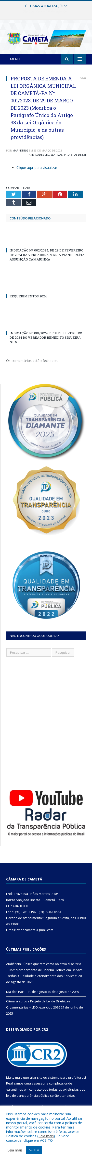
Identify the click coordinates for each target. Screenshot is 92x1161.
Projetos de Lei (75, 154)
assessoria (40, 1083)
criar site (36, 1077)
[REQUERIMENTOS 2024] (46, 287)
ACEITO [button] (34, 1150)
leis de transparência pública (27, 1095)
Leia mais (46, 1136)
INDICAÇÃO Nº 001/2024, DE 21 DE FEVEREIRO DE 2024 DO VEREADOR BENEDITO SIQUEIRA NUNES (46, 337)
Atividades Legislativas (46, 154)
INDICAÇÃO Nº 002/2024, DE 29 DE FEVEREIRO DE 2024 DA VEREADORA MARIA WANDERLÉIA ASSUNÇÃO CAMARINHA (47, 254)
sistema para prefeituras (66, 1077)
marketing (20, 150)
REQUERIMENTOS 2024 (28, 296)
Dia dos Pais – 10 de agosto (44, 11)
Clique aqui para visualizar (36, 167)
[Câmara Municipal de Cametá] (46, 37)
